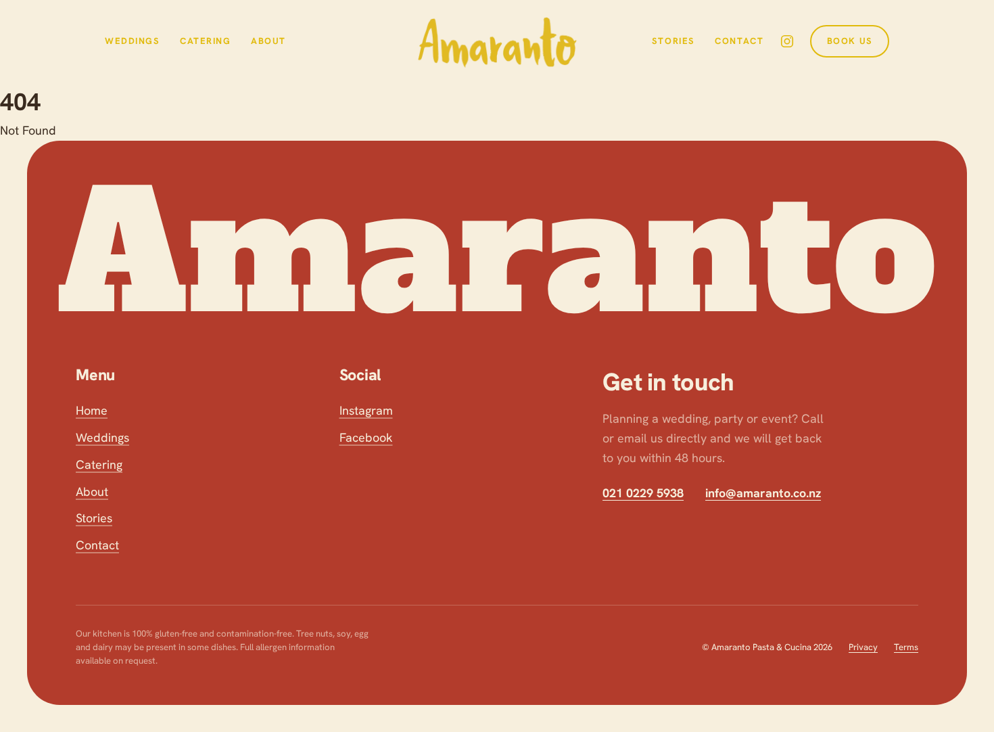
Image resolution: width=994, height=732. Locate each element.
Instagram (366, 410)
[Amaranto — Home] (497, 41)
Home (92, 410)
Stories (673, 41)
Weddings (132, 41)
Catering (205, 41)
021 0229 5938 (643, 493)
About (268, 41)
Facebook (366, 437)
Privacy (863, 647)
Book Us (850, 41)
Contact (739, 41)
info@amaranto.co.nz (763, 493)
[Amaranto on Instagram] (787, 41)
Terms (906, 647)
